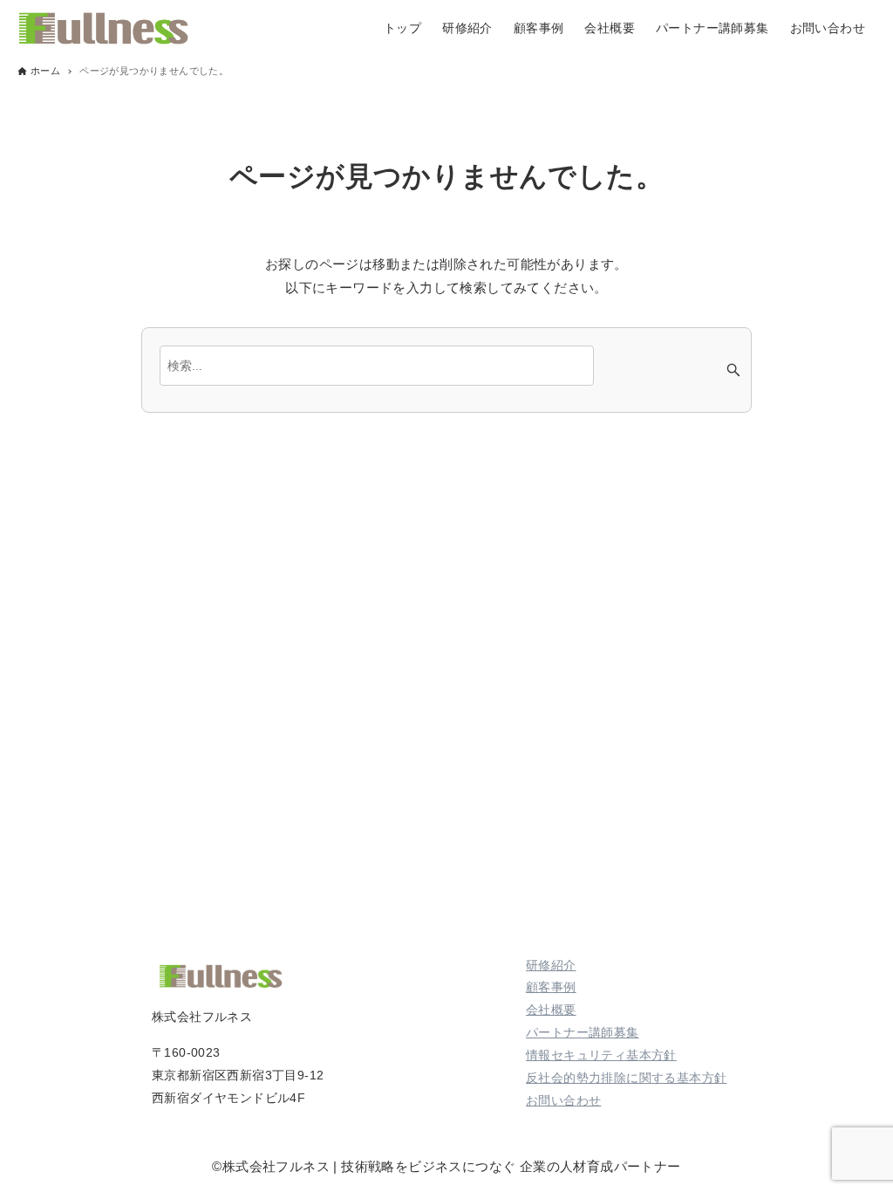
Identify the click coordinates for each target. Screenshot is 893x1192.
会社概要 (551, 1010)
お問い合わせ (563, 1100)
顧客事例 (551, 987)
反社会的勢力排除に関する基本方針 (626, 1078)
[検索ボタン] (733, 370)
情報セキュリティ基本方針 (601, 1055)
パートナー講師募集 (582, 1032)
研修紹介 (551, 965)
